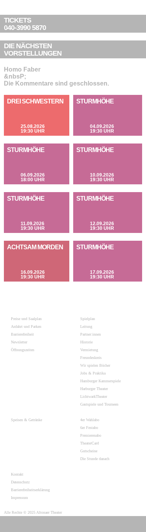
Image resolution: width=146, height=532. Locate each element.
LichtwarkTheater (93, 396)
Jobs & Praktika (93, 373)
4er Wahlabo (89, 420)
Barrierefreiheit (22, 334)
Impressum (19, 497)
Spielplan (87, 319)
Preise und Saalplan (26, 319)
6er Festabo (89, 427)
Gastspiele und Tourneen (99, 404)
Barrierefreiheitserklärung (30, 490)
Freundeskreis (91, 357)
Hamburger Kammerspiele (100, 381)
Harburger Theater (94, 389)
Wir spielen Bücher (95, 365)
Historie (86, 342)
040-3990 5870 (25, 24)
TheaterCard (89, 443)
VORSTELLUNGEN (33, 49)
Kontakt (17, 474)
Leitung (86, 326)
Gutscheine (88, 451)
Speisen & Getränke (26, 420)
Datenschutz (20, 482)
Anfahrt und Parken (26, 326)
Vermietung (89, 350)
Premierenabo (90, 435)
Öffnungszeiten (22, 350)
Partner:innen (90, 334)
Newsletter (19, 342)
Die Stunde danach (94, 459)
